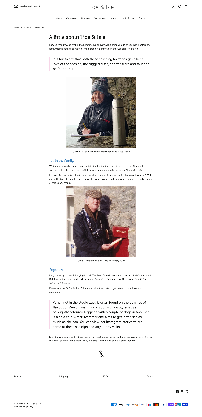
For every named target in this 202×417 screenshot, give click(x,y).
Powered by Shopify (23, 406)
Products (85, 18)
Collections (71, 18)
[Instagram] (181, 391)
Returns (18, 376)
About (113, 18)
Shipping (63, 376)
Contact (142, 18)
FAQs (105, 376)
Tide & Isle (101, 7)
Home (59, 18)
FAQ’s (69, 288)
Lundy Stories (127, 18)
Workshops (100, 18)
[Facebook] (176, 391)
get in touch (119, 288)
